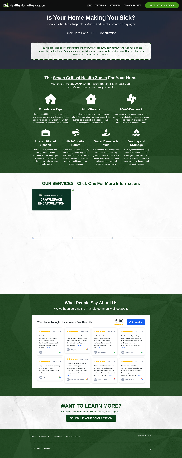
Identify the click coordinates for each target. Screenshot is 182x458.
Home (89, 5)
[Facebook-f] (150, 449)
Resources (115, 5)
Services (99, 5)
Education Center (132, 5)
